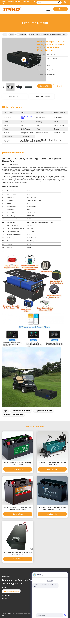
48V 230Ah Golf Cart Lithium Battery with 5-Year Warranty (18, 553)
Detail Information (15, 96)
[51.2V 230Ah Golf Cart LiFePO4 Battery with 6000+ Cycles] (52, 446)
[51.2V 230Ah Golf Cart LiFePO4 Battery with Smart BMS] (17, 446)
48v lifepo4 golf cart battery (13, 415)
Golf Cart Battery (21, 34)
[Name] (59, 2)
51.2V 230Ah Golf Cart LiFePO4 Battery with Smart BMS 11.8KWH (52, 508)
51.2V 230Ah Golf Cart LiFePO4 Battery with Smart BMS (17, 464)
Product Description (42, 96)
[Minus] (65, 575)
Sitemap (9, 613)
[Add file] (34, 615)
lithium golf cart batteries (21, 411)
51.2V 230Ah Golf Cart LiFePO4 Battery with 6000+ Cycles (52, 464)
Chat (60, 9)
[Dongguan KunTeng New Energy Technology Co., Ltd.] (12, 9)
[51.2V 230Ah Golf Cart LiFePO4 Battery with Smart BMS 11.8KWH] (52, 490)
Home (4, 34)
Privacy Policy (4, 614)
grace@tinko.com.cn (12, 591)
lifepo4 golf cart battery (43, 411)
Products (11, 34)
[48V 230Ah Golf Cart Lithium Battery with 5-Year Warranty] (17, 535)
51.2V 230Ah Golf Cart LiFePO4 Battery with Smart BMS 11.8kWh (17, 508)
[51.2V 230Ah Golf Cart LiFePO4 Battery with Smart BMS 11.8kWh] (17, 490)
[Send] (65, 615)
